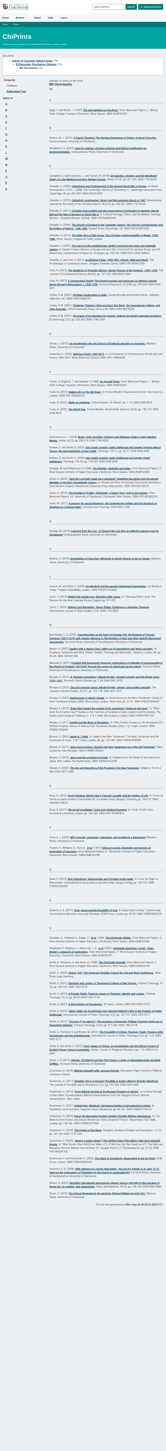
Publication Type (16, 91)
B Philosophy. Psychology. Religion (36, 64)
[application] (25, 18)
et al (89, 847)
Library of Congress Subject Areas (32, 60)
